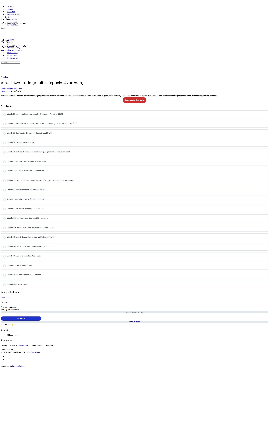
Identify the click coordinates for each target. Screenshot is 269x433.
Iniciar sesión (135, 322)
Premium (5, 77)
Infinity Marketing (33, 352)
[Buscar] (2, 33)
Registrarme (17, 50)
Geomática (5, 297)
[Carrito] (2, 14)
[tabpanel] (134, 97)
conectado (23, 345)
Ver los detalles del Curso (11, 89)
